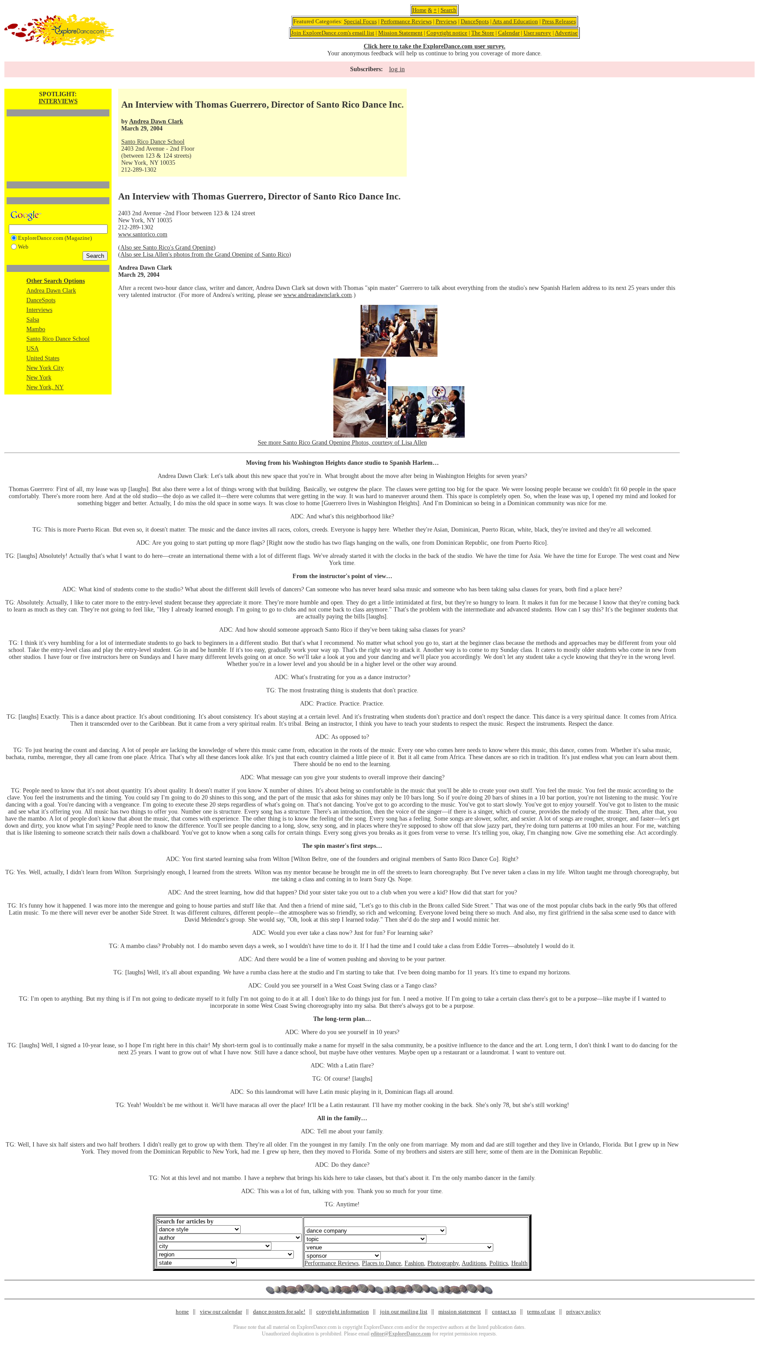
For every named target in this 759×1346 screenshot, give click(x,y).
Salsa (32, 319)
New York (38, 377)
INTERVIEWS (58, 101)
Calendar (509, 32)
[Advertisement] (58, 134)
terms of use (541, 1311)
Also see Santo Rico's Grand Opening (166, 247)
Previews (446, 21)
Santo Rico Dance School (58, 339)
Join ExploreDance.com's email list (332, 32)
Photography (443, 1263)
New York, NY (45, 387)
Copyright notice (446, 32)
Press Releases (559, 21)
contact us (504, 1311)
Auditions (474, 1263)
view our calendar (221, 1311)
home (182, 1311)
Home (419, 10)
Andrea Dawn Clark (51, 290)
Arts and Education (515, 21)
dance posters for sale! (279, 1311)
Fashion (414, 1263)
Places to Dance (381, 1263)
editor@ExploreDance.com (401, 1334)
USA (32, 348)
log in (397, 68)
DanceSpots (475, 21)
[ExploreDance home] (59, 43)
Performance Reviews (406, 21)
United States (42, 358)
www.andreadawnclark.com (317, 295)
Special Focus (360, 21)
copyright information (342, 1311)
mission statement (459, 1311)
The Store (482, 32)
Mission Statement (400, 32)
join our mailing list (403, 1311)
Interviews (39, 310)
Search (448, 10)
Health (519, 1263)
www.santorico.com (142, 234)
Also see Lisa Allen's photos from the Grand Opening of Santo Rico (204, 254)
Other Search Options (55, 281)
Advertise (566, 32)
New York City (45, 368)
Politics (498, 1263)
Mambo (35, 329)
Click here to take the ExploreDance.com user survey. (435, 46)
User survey (537, 32)
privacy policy (583, 1311)
